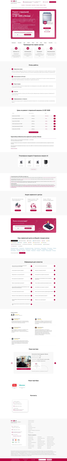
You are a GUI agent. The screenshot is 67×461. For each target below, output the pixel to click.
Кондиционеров (30, 438)
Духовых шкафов (31, 439)
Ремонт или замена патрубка (45, 186)
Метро (41, 42)
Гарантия (28, 42)
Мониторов (39, 439)
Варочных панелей (31, 445)
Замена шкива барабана (33, 185)
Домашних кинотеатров (50, 438)
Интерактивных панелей (41, 443)
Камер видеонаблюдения (32, 442)
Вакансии (29, 424)
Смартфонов (39, 446)
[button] (55, 363)
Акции (37, 42)
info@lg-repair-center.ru (18, 406)
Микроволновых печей (41, 438)
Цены (24, 42)
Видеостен (29, 443)
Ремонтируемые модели (31, 427)
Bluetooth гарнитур (40, 445)
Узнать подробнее (17, 210)
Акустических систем (41, 442)
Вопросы (45, 42)
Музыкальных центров (50, 439)
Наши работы (50, 42)
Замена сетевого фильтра (49, 185)
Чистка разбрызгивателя (19, 186)
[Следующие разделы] (55, 42)
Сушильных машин (31, 446)
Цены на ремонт (47, 28)
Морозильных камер (50, 445)
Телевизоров (39, 436)
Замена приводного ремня (26, 185)
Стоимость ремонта (31, 420)
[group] (14, 386)
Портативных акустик (50, 442)
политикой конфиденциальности (29, 36)
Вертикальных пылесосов (51, 443)
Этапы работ (19, 42)
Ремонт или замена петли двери (37, 186)
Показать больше (33, 169)
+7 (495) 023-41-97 (38, 1)
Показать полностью (14, 148)
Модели (33, 42)
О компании (30, 426)
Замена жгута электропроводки (41, 185)
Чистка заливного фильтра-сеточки (28, 186)
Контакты (29, 423)
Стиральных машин (50, 436)
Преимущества (14, 42)
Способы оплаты (30, 432)
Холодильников (30, 436)
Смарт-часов (49, 446)
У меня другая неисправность (33, 132)
